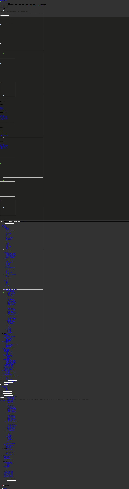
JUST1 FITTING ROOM (10, 443)
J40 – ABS (8, 370)
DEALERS (4, 477)
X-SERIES (6, 252)
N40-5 (7, 249)
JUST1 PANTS (8, 440)
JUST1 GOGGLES (7, 466)
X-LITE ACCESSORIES (8, 470)
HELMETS (4, 333)
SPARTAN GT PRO (9, 230)
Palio (7, 390)
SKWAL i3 (8, 232)
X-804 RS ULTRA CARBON (11, 360)
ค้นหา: (5, 480)
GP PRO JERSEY (11, 407)
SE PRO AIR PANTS (12, 419)
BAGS (7, 453)
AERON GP (8, 228)
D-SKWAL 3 (8, 341)
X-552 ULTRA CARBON (10, 257)
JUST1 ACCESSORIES (8, 474)
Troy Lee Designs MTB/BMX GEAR (11, 421)
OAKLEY (3, 455)
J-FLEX (9, 434)
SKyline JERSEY (11, 424)
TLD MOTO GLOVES (10, 397)
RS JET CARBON (9, 237)
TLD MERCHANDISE (8, 449)
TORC (5, 286)
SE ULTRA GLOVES (12, 292)
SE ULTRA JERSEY (11, 412)
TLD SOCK (8, 464)
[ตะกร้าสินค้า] (4, 488)
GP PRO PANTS (11, 415)
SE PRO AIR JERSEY (12, 411)
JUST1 (5, 258)
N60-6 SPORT (8, 246)
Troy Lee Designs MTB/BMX (10, 381)
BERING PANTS (9, 447)
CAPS (7, 450)
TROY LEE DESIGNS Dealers (10, 478)
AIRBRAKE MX (7, 456)
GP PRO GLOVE (11, 402)
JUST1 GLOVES (9, 432)
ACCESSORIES (5, 461)
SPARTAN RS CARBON (10, 231)
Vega (7, 388)
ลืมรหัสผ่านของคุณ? (3, 386)
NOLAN (5, 348)
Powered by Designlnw (23, 221)
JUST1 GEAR (6, 431)
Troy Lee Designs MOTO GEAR (10, 396)
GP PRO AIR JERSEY (12, 408)
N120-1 (7, 242)
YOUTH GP (8, 273)
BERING (5, 444)
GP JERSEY (10, 405)
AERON (7, 229)
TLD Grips (8, 465)
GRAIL (7, 386)
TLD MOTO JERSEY (10, 404)
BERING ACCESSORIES (8, 476)
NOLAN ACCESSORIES (8, 471)
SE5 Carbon (8, 375)
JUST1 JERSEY (9, 436)
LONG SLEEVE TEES (10, 451)
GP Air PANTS (11, 414)
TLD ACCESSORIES (8, 462)
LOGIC (7, 284)
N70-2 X (7, 248)
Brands (3, 225)
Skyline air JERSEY (12, 425)
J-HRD (9, 433)
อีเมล (1, 393)
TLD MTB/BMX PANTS (10, 427)
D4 (6, 275)
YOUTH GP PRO (9, 379)
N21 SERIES (8, 251)
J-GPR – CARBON (9, 259)
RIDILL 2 (7, 235)
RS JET (7, 240)
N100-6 (7, 243)
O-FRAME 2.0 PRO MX (8, 458)
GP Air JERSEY (11, 406)
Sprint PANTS (11, 429)
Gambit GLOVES (11, 398)
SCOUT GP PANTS (11, 417)
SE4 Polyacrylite (10, 376)
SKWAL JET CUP (9, 238)
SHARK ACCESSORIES (8, 472)
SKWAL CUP (8, 233)
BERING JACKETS (9, 446)
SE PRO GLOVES (11, 400)
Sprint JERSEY (11, 426)
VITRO (7, 467)
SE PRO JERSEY (11, 410)
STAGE (7, 383)
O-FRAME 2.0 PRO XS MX (9, 460)
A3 (6, 277)
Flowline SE (8, 278)
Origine (5, 387)
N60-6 (7, 247)
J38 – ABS (8, 265)
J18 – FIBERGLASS (9, 262)
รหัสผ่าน (1, 382)
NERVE (7, 362)
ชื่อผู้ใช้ (1, 391)
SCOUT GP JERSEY (12, 409)
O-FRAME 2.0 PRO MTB (8, 459)
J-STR (7, 261)
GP (6, 378)
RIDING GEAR (4, 288)
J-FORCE (10, 435)
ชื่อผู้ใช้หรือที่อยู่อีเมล (4, 380)
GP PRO (7, 377)
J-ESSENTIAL (10, 439)
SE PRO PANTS (11, 418)
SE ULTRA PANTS (11, 420)
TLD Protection (9, 463)
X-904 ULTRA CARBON (10, 361)
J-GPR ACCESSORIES (8, 473)
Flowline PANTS (11, 430)
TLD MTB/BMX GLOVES (10, 315)
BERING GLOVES (9, 445)
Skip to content (3, 0)
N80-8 (7, 245)
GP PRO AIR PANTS (12, 416)
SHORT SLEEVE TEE (10, 454)
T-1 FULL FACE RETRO (10, 287)
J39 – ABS (8, 264)
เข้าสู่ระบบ (6, 384)
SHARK (5, 334)
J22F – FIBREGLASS (10, 260)
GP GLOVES (10, 403)
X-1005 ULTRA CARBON (10, 363)
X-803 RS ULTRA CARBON (11, 362)
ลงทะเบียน (1, 397)
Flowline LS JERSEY (12, 423)
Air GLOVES (10, 401)
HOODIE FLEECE (9, 452)
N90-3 (7, 244)
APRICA (7, 392)
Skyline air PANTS (12, 428)
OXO (7, 236)
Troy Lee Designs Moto (9, 374)
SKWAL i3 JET (8, 239)
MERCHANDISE (5, 448)
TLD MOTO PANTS (9, 306)
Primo (7, 389)
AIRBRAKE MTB (7, 457)
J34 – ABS (8, 373)
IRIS (7, 468)
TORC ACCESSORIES (8, 475)
